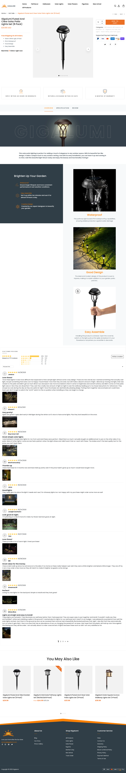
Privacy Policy (101, 753)
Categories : (100, 27)
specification (62, 108)
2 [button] (60, 641)
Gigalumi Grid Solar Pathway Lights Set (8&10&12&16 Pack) (47, 696)
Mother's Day (70, 750)
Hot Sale (11, 13)
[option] (63, 48)
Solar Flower (69, 744)
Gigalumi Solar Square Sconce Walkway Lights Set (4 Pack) (107, 696)
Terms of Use (101, 758)
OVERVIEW (48, 108)
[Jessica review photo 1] (9, 397)
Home (24, 4)
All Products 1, (117, 27)
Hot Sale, (115, 29)
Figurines (85, 4)
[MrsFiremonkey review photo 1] (6, 475)
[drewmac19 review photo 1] (9, 599)
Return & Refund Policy (104, 750)
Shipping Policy (102, 747)
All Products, (109, 27)
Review (75, 108)
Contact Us (101, 741)
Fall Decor (34, 4)
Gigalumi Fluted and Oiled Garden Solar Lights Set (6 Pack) (16, 696)
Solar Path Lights (115, 32)
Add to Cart (115, 22)
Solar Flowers (72, 4)
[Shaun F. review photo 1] (9, 421)
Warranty (100, 744)
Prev (115, 14)
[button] (25, 356)
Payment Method (103, 756)
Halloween (46, 4)
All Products (26, 8)
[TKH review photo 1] (9, 548)
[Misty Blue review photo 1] (6, 632)
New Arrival (97, 4)
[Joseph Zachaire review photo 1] (9, 524)
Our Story (37, 741)
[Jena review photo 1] (9, 499)
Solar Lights (59, 4)
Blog (35, 738)
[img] (12, 372)
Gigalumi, (109, 29)
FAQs (99, 738)
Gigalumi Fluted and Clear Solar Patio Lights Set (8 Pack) (77, 696)
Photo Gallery (38, 744)
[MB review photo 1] (6, 575)
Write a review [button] (117, 357)
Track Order (69, 756)
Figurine (68, 747)
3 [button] (63, 713)
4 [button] (65, 713)
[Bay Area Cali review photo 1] (9, 450)
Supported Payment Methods (106, 35)
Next (121, 14)
